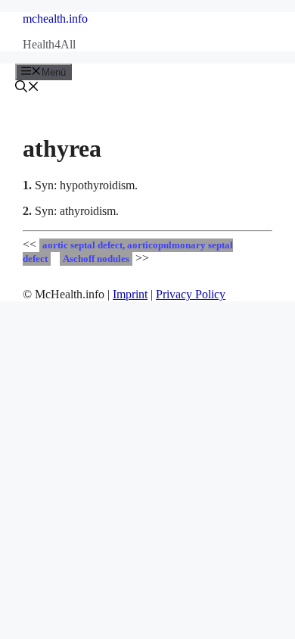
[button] (27, 88)
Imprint (130, 294)
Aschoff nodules (96, 259)
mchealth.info (55, 18)
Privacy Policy (190, 294)
